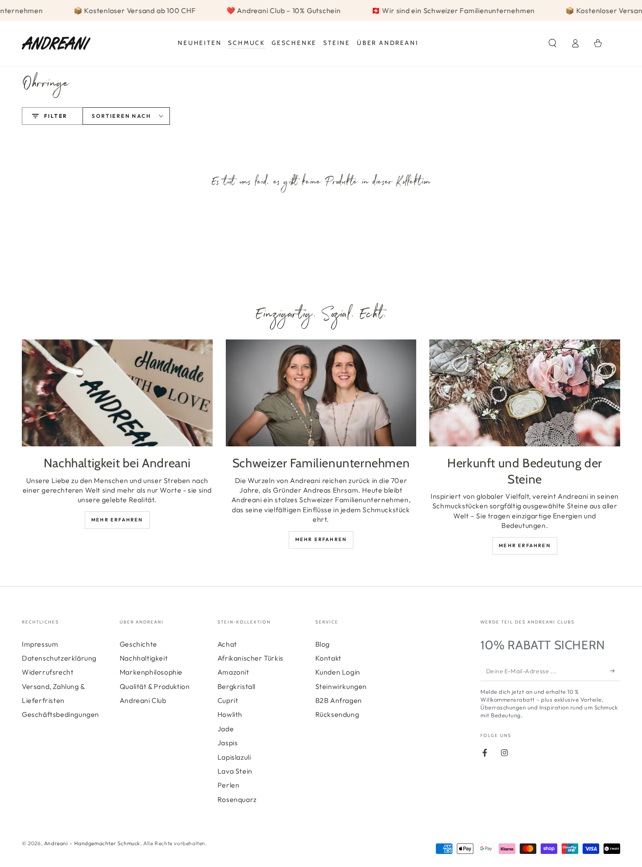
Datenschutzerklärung (59, 658)
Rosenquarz (237, 799)
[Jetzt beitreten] (615, 671)
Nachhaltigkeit (144, 658)
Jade (225, 728)
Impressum (40, 644)
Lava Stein (234, 771)
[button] (552, 43)
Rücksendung (337, 714)
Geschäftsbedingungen (60, 714)
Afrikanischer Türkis (250, 658)
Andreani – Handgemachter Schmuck (92, 843)
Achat (227, 644)
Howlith (229, 714)
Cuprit (227, 700)
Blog (322, 644)
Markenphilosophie (151, 672)
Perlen (228, 785)
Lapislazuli (234, 757)
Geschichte (138, 644)
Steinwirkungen (341, 686)
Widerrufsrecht (47, 672)
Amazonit (233, 672)
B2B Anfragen (338, 700)
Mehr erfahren (117, 520)
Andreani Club (143, 700)
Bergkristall (236, 686)
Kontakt (328, 658)
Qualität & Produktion (155, 686)
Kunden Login (337, 672)
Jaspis (227, 742)
